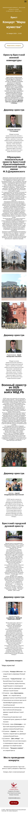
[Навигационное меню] (25, 1)
